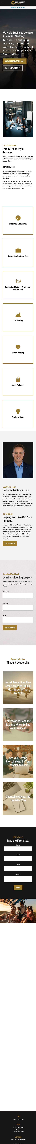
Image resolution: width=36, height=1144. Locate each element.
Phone (18, 865)
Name (18, 845)
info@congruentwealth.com (18, 1139)
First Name (6, 591)
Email (4, 616)
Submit (18, 888)
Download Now (10, 628)
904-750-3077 (19, 1119)
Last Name (6, 604)
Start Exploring (12, 68)
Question (18, 874)
